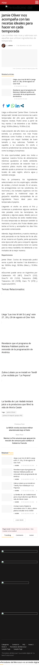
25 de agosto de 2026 (20, 99)
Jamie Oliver (11, 412)
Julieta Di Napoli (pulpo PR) (12, 415)
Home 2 (30, 644)
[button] (36, 2)
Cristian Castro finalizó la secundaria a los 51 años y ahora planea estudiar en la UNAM (25, 508)
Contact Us (15, 644)
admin (10, 45)
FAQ (24, 644)
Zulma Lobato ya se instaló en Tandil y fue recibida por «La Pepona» (24, 485)
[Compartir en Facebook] (3, 106)
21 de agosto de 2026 (27, 490)
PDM (4, 2)
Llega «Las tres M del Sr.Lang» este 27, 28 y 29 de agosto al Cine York (24, 81)
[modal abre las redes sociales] (22, 106)
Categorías (5, 644)
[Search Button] (36, 8)
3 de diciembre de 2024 (24, 45)
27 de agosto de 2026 (20, 86)
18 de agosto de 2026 (27, 513)
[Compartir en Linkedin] (17, 106)
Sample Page (6, 649)
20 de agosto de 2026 (27, 502)
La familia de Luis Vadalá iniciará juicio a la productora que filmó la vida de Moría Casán (25, 496)
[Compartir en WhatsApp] (13, 106)
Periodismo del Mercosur (18, 647)
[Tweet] (8, 106)
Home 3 (4, 647)
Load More (19, 520)
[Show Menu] (2, 8)
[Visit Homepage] (19, 8)
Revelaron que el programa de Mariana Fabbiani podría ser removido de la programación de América (24, 93)
